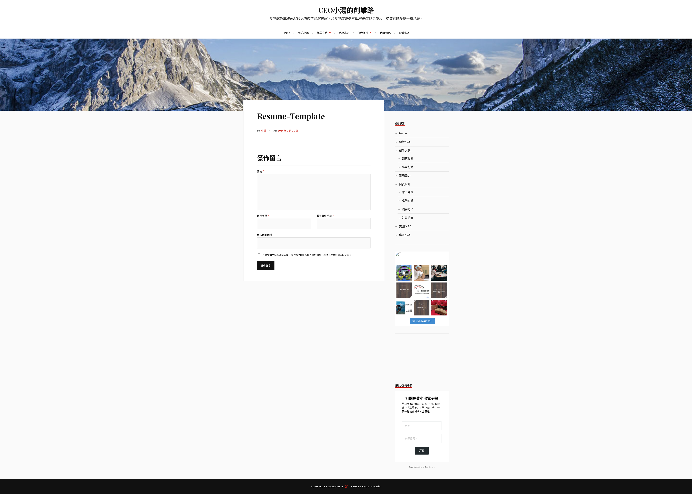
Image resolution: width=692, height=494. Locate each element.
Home (286, 32)
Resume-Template (291, 116)
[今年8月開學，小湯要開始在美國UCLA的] (439, 273)
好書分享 (407, 217)
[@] (405, 256)
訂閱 (421, 450)
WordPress (335, 486)
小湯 (263, 130)
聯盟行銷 (407, 167)
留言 (260, 171)
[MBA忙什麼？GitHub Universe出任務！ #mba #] (404, 273)
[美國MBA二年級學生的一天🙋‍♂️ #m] (422, 273)
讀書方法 (407, 209)
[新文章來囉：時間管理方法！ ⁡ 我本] (422, 290)
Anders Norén (371, 486)
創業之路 (322, 32)
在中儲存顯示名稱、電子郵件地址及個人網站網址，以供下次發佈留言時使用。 (307, 254)
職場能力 (344, 32)
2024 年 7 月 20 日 (288, 130)
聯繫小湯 (404, 32)
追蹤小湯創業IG (424, 321)
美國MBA (385, 32)
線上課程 (407, 192)
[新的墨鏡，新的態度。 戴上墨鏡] (439, 308)
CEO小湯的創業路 (346, 10)
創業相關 (407, 158)
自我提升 (362, 32)
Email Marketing (415, 467)
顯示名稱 (263, 216)
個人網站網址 (264, 235)
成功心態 (407, 200)
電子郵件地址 (325, 216)
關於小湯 (303, 32)
